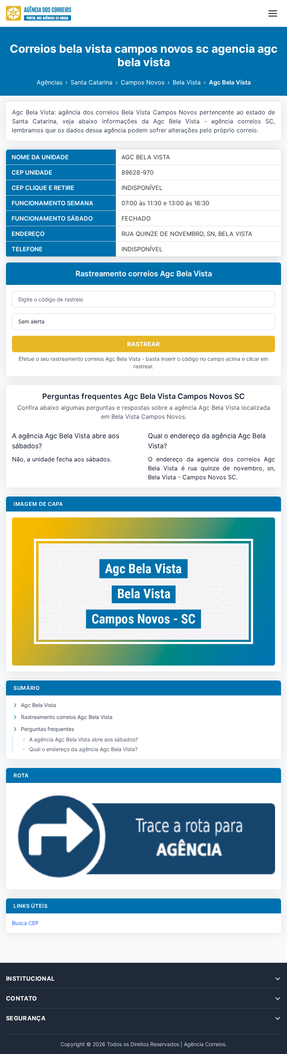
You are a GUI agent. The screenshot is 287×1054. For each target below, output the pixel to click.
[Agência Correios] (38, 13)
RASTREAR (143, 344)
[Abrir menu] (273, 13)
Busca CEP (25, 923)
